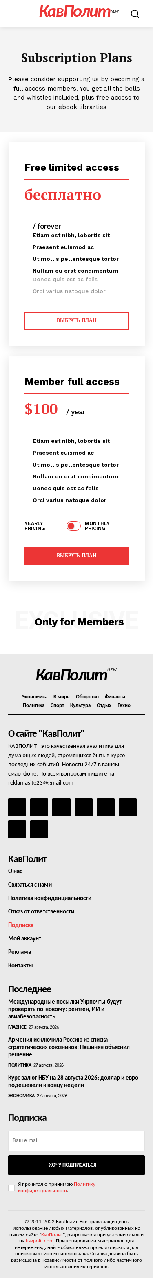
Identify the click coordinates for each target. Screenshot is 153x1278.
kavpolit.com (39, 1241)
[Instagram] (39, 807)
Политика (19, 1065)
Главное (17, 1027)
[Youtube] (39, 829)
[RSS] (84, 807)
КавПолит (52, 1235)
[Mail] (61, 807)
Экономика (21, 1096)
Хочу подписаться (72, 1165)
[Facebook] (17, 807)
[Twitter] (128, 807)
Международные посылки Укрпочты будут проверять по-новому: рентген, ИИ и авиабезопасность (65, 1009)
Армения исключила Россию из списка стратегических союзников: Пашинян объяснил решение (69, 1047)
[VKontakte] (17, 829)
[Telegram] (106, 807)
